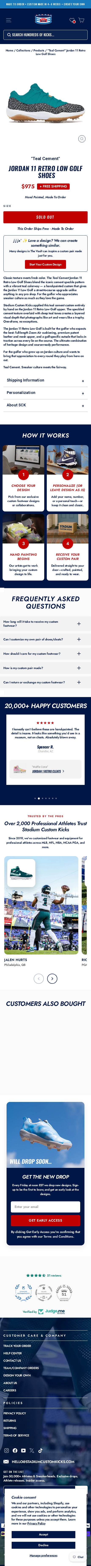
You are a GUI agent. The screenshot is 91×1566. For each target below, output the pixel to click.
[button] (72, 20)
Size (7, 205)
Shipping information (45, 380)
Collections (23, 50)
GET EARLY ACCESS (45, 1220)
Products (38, 50)
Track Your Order (17, 1346)
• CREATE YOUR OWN (73, 4)
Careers (9, 1390)
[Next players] (52, 979)
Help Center (12, 1353)
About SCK (45, 405)
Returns (9, 1421)
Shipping (10, 1428)
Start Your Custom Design (45, 264)
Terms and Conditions (58, 1236)
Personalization (45, 393)
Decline (43, 1545)
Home (9, 50)
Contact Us (12, 1361)
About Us (10, 1383)
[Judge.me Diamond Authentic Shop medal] (23, 1292)
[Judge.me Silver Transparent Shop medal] (43, 1292)
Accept (43, 1534)
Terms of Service (16, 1435)
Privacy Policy (36, 1523)
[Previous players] (39, 979)
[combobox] (45, 35)
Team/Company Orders (21, 1368)
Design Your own (16, 1375)
